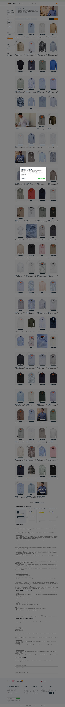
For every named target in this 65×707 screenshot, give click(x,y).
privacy (41, 173)
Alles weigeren (24, 178)
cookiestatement (23, 174)
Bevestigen (41, 178)
